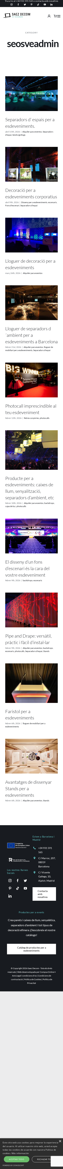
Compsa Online (47, 972)
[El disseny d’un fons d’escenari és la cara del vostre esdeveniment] (31, 536)
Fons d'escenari (12, 205)
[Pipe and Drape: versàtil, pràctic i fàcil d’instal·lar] (31, 610)
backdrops (49, 503)
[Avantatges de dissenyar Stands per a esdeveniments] (31, 756)
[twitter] (24, 4)
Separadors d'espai (28, 205)
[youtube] (44, 4)
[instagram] (11, 4)
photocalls (44, 418)
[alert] (31, 1153)
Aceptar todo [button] (16, 1159)
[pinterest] (31, 4)
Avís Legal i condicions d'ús (24, 975)
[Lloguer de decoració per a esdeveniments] (31, 235)
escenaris (52, 202)
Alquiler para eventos (32, 131)
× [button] (60, 1141)
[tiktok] (38, 4)
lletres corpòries (31, 418)
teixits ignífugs (18, 135)
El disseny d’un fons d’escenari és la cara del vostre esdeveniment (27, 568)
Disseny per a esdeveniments (34, 202)
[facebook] (18, 4)
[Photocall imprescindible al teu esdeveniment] (31, 380)
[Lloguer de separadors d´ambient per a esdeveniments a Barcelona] (31, 302)
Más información (20, 1153)
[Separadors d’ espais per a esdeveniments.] (31, 93)
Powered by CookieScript (13, 1165)
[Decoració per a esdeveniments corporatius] (31, 164)
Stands (46, 651)
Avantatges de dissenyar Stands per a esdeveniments (28, 788)
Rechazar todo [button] (45, 1159)
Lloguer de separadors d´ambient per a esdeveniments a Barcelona (31, 335)
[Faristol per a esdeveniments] (31, 683)
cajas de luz (10, 506)
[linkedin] (51, 4)
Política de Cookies (32, 979)
